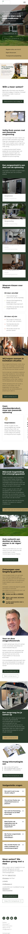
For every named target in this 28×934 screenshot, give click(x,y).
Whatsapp (5, 878)
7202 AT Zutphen (7, 890)
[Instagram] (3, 918)
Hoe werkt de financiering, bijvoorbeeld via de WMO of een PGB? (12, 812)
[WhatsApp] (15, 918)
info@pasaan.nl (7, 884)
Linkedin (5, 881)
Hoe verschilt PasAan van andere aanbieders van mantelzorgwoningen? (12, 846)
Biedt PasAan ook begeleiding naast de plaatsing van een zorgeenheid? (10, 824)
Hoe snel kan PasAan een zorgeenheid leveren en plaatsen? (12, 801)
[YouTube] (11, 918)
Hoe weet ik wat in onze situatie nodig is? (11, 792)
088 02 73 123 (12, 875)
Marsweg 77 (6, 888)
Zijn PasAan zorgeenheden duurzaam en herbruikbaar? (12, 835)
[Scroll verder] (14, 80)
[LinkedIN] (7, 918)
